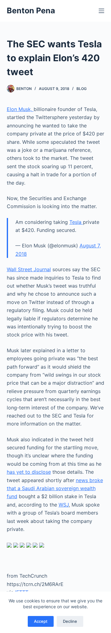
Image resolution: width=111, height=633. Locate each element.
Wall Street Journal (29, 269)
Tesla (76, 222)
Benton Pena (31, 10)
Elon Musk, (20, 109)
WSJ (64, 505)
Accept (40, 621)
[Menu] (101, 11)
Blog (81, 88)
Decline (70, 621)
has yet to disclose (29, 472)
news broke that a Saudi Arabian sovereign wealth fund (55, 488)
